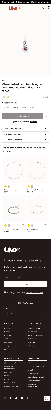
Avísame (33, 122)
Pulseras (7, 328)
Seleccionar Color (9, 103)
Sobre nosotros (33, 363)
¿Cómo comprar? (10, 363)
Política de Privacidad (34, 293)
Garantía (30, 370)
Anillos (6, 339)
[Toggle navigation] (3, 8)
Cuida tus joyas (33, 373)
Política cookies (9, 383)
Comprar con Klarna (34, 380)
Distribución (32, 339)
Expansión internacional (36, 377)
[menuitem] (4, 81)
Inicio (4, 80)
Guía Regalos (8, 342)
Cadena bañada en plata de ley (35, 190)
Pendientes (8, 335)
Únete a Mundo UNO (11, 2)
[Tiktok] (16, 398)
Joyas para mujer (9, 346)
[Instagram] (5, 398)
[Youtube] (22, 398)
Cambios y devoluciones (36, 366)
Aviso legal (31, 346)
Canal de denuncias (11, 386)
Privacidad (31, 342)
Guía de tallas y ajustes (13, 140)
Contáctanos (32, 331)
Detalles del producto (12, 129)
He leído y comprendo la (25, 293)
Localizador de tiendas (35, 335)
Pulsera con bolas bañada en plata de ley (35, 229)
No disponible (22, 116)
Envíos (6, 375)
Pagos (6, 379)
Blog (6, 349)
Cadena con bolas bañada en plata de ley (12, 190)
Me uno (25, 284)
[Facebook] (10, 398)
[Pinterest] (27, 398)
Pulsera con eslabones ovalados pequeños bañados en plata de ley (12, 229)
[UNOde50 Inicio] (14, 8)
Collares (7, 331)
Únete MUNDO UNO (34, 328)
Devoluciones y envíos (12, 134)
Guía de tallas (8, 372)
